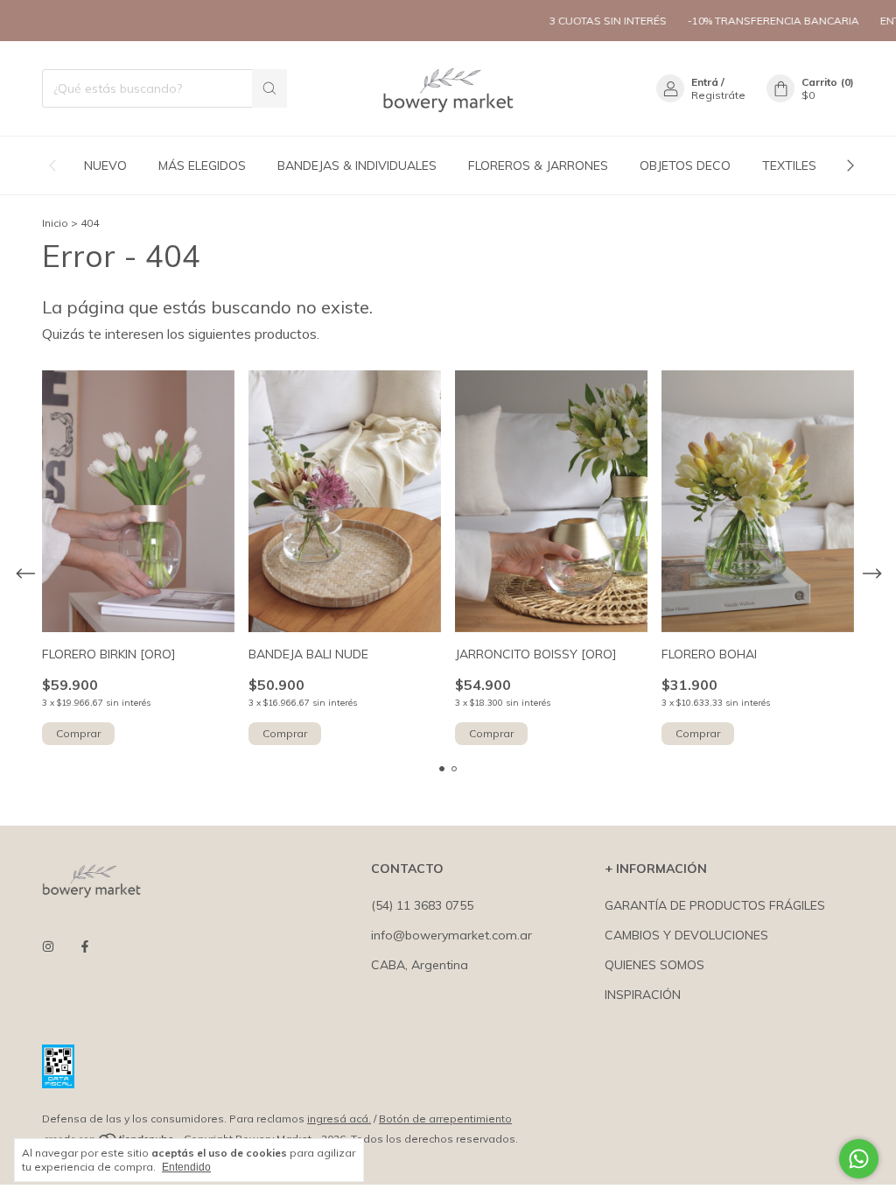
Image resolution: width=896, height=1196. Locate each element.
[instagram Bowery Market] (48, 946)
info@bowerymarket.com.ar (451, 935)
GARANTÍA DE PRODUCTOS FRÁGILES (715, 905)
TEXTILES (789, 165)
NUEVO (105, 165)
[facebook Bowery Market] (85, 946)
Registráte (718, 95)
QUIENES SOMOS (654, 965)
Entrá (704, 81)
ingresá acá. (339, 1118)
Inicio (55, 222)
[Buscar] (269, 88)
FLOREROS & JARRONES (538, 165)
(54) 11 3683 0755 (422, 905)
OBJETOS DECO (685, 165)
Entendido (186, 1167)
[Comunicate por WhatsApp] (858, 1158)
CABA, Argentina (419, 965)
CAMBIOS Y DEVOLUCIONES (686, 935)
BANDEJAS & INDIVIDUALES (357, 165)
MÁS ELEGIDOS (202, 165)
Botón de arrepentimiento (445, 1118)
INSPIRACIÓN (643, 995)
